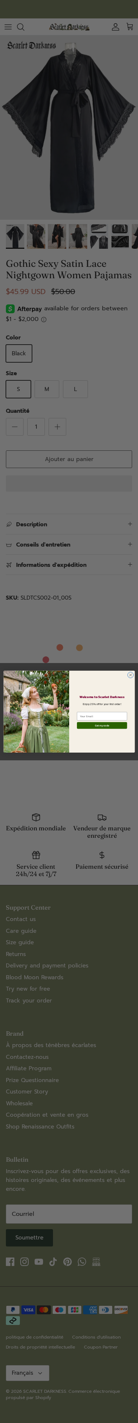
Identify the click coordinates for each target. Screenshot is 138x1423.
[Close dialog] (130, 675)
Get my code (102, 725)
